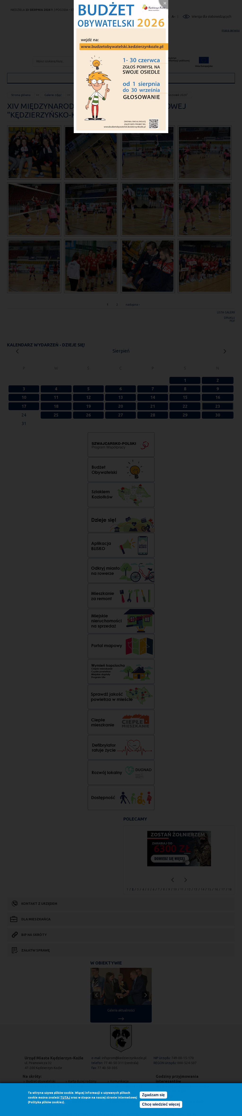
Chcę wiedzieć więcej (161, 1104)
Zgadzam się (153, 1095)
